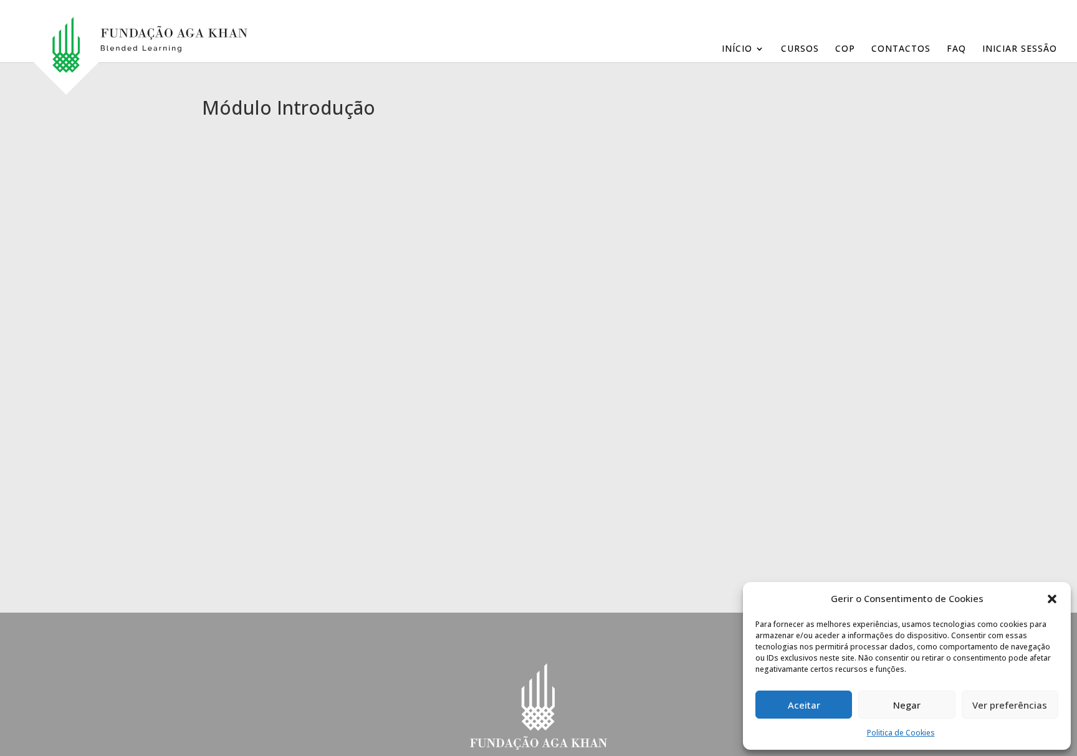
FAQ (956, 49)
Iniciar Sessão (1019, 49)
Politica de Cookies (901, 732)
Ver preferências (1009, 705)
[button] (1052, 599)
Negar (907, 705)
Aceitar (804, 705)
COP (845, 49)
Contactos (901, 49)
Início (737, 49)
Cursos (800, 49)
